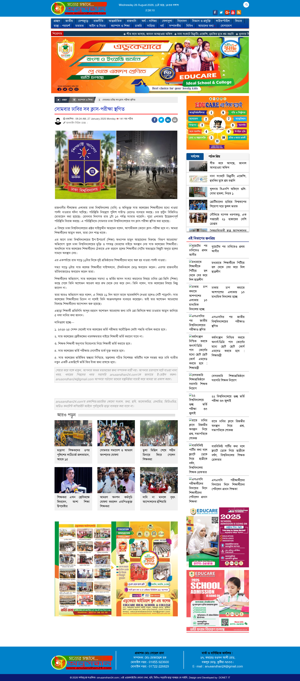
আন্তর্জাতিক (115, 21)
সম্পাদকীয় (175, 26)
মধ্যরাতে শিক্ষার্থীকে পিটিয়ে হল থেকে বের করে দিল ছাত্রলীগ (228, 267)
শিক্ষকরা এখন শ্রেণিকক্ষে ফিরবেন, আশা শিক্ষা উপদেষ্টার (73, 501)
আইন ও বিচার (97, 26)
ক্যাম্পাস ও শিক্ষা (120, 26)
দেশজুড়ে (83, 21)
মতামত (79, 26)
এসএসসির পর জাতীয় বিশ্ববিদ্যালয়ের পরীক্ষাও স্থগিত (228, 321)
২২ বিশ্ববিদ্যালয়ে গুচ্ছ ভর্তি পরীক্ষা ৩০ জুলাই (228, 398)
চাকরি (138, 26)
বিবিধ (189, 26)
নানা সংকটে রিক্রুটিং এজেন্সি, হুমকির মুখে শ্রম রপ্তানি (228, 178)
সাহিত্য (151, 26)
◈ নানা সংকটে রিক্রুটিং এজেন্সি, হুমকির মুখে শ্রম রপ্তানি (167, 34)
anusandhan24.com (108, 677)
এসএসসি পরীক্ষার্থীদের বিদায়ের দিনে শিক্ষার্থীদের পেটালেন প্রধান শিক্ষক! (228, 484)
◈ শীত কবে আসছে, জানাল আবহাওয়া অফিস (111, 34)
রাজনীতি (98, 21)
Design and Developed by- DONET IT (209, 677)
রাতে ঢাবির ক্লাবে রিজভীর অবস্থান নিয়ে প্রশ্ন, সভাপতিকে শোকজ (228, 425)
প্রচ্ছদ (57, 21)
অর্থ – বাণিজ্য (149, 21)
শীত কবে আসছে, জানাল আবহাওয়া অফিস (228, 165)
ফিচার (238, 21)
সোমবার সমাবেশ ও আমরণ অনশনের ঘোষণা (116, 452)
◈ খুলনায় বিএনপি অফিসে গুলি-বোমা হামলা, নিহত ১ (227, 34)
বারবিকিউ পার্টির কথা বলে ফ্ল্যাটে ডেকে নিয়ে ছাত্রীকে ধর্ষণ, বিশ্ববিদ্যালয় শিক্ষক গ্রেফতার (228, 453)
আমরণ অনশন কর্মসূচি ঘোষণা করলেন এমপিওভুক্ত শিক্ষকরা (116, 501)
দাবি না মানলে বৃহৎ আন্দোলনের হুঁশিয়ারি (159, 499)
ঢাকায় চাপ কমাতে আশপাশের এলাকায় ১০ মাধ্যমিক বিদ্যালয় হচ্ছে (228, 292)
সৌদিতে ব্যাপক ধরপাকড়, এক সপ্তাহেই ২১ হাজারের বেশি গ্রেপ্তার (228, 219)
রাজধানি (131, 21)
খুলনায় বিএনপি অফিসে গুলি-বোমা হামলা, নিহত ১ (228, 191)
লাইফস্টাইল (223, 21)
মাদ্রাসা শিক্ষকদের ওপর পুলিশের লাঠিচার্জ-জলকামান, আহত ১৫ (73, 454)
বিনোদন (182, 21)
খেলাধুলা (167, 21)
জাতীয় (69, 21)
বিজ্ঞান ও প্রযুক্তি (201, 21)
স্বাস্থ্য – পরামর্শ (62, 26)
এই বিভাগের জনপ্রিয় (201, 238)
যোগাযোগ (226, 26)
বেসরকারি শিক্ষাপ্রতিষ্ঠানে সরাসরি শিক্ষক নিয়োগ (228, 378)
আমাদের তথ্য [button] (206, 26)
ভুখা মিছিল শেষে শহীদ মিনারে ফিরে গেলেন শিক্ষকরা (159, 454)
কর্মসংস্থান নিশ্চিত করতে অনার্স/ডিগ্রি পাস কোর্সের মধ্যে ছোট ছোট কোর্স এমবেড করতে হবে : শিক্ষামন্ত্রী (228, 346)
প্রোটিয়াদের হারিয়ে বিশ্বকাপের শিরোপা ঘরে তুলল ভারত (228, 204)
